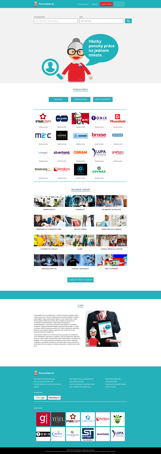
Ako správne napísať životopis (44, 379)
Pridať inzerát (106, 4)
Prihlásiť (119, 4)
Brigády (95, 4)
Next (124, 58)
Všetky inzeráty (103, 99)
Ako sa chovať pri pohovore (43, 382)
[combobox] (101, 21)
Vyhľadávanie (39, 17)
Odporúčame (80, 99)
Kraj (81, 17)
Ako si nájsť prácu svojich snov (80, 387)
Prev (36, 58)
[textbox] (102, 21)
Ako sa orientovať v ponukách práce (82, 384)
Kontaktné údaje (111, 382)
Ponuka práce (83, 4)
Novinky (59, 99)
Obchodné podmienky (113, 379)
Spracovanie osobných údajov (115, 384)
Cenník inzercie (110, 387)
